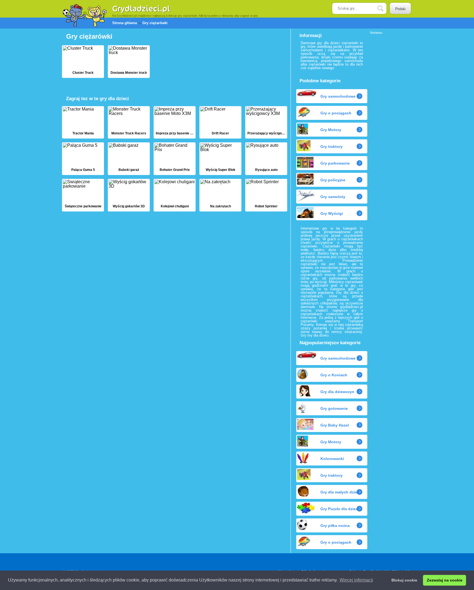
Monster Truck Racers (129, 122)
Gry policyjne (332, 180)
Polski (400, 9)
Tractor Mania (83, 122)
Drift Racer (220, 122)
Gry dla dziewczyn (337, 391)
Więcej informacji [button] (356, 580)
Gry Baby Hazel (334, 425)
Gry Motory (330, 130)
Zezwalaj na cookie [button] (444, 580)
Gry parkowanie (335, 163)
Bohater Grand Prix (175, 158)
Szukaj (385, 9)
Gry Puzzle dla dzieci (339, 509)
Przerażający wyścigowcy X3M (266, 122)
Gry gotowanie (334, 408)
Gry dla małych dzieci (340, 492)
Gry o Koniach (333, 375)
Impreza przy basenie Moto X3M (175, 122)
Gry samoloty (332, 196)
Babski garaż (129, 158)
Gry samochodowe (338, 96)
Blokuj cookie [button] (404, 580)
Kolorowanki (332, 458)
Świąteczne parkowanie (83, 195)
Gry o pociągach (335, 113)
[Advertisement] (392, 116)
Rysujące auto (266, 158)
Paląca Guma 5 (83, 158)
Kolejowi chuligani (175, 195)
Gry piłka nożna (335, 525)
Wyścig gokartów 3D (129, 195)
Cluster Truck (83, 61)
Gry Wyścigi (331, 213)
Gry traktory (331, 146)
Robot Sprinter (266, 195)
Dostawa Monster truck (129, 61)
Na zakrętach (220, 195)
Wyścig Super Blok (220, 158)
